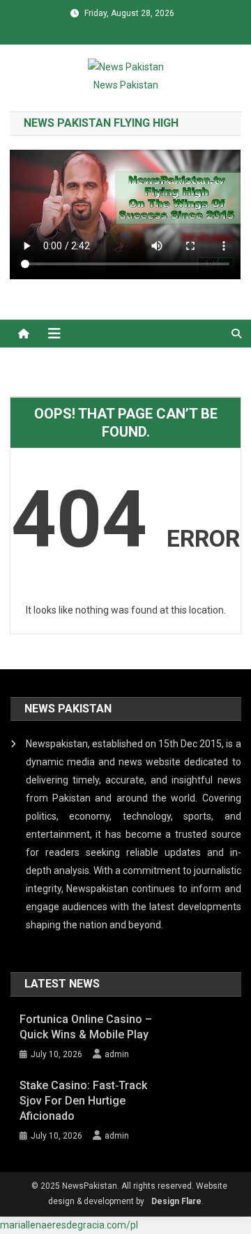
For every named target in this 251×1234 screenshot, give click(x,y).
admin (117, 1054)
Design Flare (176, 1201)
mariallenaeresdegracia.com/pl (69, 1225)
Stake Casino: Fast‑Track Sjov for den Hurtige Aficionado (83, 1101)
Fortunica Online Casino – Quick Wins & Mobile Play (86, 1027)
